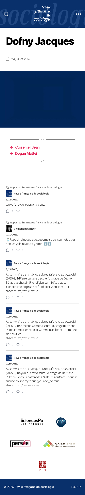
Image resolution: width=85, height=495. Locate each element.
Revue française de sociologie (34, 487)
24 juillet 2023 (21, 59)
